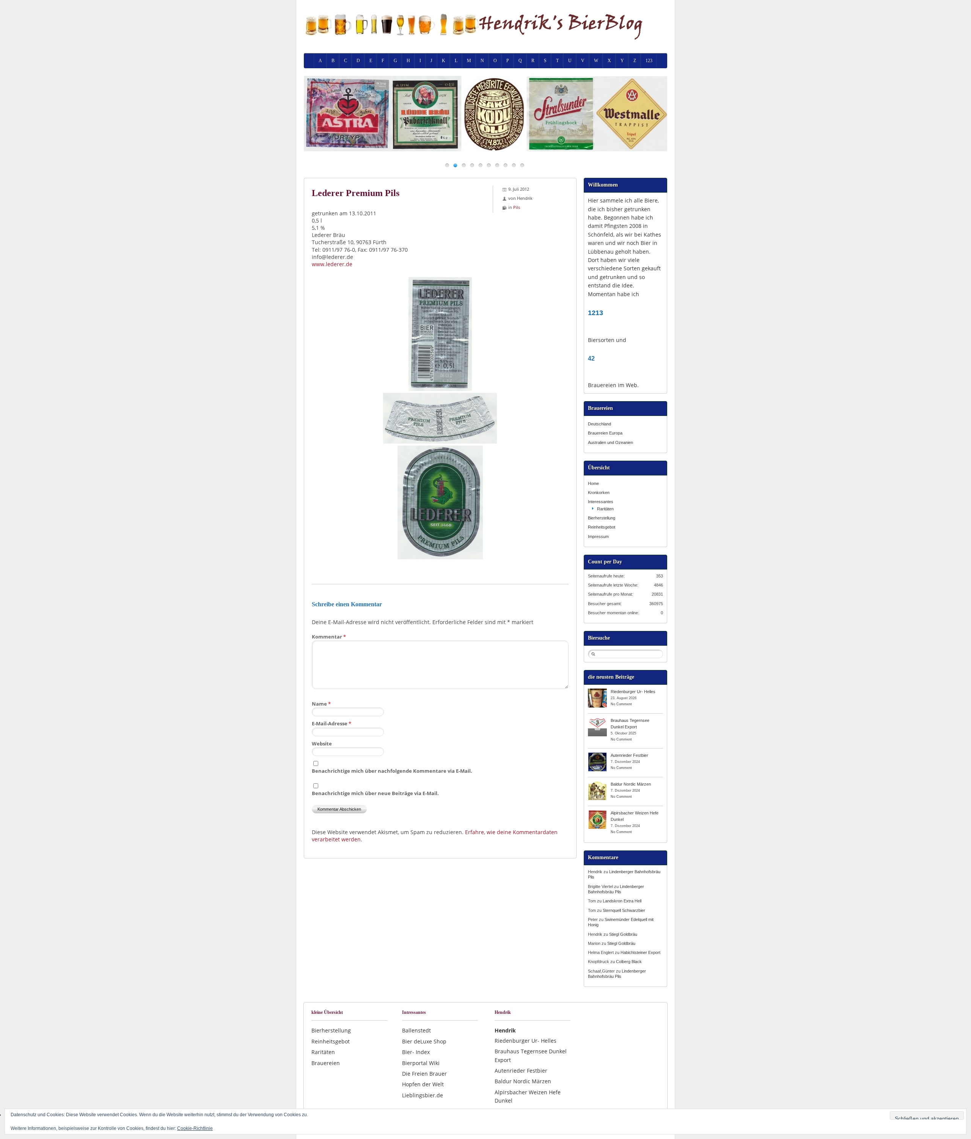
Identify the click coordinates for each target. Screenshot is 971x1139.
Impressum (598, 536)
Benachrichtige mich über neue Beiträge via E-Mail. (375, 793)
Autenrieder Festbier (629, 755)
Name (321, 703)
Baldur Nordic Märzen (631, 784)
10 (522, 165)
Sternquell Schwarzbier (624, 910)
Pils (516, 207)
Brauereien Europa (605, 433)
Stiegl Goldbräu (623, 934)
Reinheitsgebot (601, 527)
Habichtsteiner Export (640, 952)
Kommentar (329, 636)
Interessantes (600, 501)
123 (649, 60)
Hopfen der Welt (423, 1084)
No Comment (621, 704)
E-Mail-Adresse (331, 723)
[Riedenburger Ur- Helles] (597, 691)
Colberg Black (629, 961)
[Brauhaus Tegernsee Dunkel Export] (597, 720)
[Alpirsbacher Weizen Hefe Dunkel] (597, 812)
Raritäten (605, 509)
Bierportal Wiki (421, 1063)
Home (593, 483)
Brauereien (325, 1063)
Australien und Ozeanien (610, 442)
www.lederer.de (332, 264)
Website (322, 743)
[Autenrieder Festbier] (597, 755)
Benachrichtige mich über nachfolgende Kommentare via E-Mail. (392, 770)
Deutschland (599, 424)
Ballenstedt (416, 1030)
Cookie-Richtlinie (195, 1128)
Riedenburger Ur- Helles (633, 691)
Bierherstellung (601, 518)
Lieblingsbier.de (422, 1095)
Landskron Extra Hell (622, 901)
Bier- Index (416, 1052)
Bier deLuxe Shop (424, 1041)
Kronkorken (599, 492)
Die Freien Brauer (424, 1073)
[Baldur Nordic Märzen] (597, 783)
